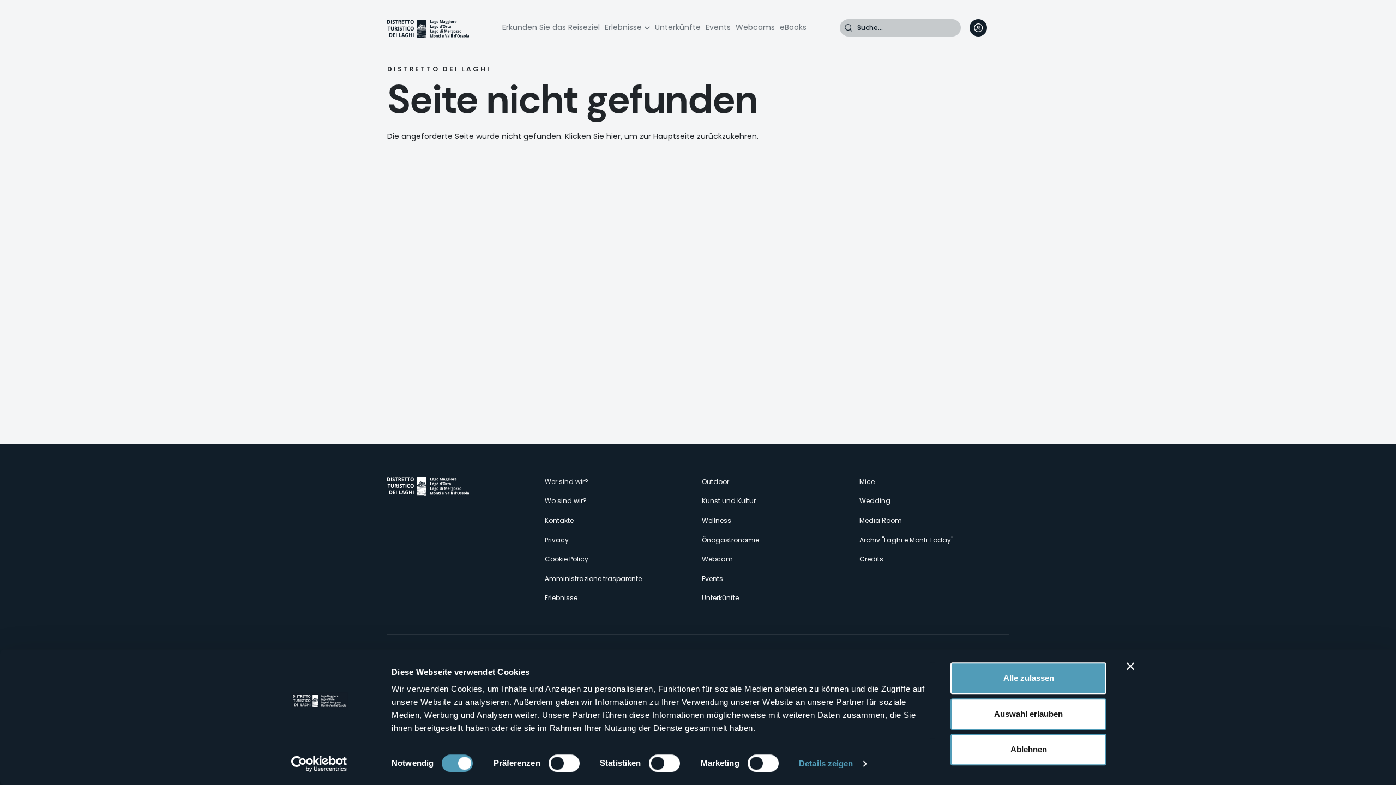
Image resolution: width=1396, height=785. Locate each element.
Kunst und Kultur (729, 500)
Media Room (880, 520)
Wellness (716, 520)
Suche (848, 28)
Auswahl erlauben (1028, 713)
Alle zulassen (1028, 678)
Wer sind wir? (566, 481)
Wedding (874, 500)
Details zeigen (826, 763)
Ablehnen (1028, 749)
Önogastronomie (730, 540)
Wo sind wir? (566, 500)
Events (718, 27)
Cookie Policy (566, 559)
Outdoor (715, 481)
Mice (867, 481)
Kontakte (559, 520)
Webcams (755, 27)
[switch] (564, 763)
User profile (978, 28)
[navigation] (1000, 28)
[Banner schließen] (1130, 666)
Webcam (717, 559)
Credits (871, 559)
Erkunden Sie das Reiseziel (551, 27)
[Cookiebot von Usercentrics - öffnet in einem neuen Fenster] (319, 764)
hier (613, 136)
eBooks (793, 27)
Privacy (557, 540)
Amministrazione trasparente (593, 578)
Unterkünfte (678, 27)
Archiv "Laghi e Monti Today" (906, 540)
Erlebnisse (623, 27)
